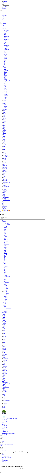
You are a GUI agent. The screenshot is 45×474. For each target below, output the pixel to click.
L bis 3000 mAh (4, 170)
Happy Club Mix (4, 130)
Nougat (5, 289)
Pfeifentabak (5, 65)
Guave (5, 73)
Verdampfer (3, 381)
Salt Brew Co (5, 249)
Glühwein (5, 101)
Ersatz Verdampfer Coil (5, 382)
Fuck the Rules (4, 162)
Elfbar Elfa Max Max (5, 190)
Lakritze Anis (5, 106)
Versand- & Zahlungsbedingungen (5, 456)
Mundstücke (4, 183)
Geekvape (4, 173)
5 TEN (3, 111)
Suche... (1, 23)
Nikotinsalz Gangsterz (6, 49)
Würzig (5, 64)
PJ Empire (4, 140)
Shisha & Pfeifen (4, 172)
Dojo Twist (4, 187)
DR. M (3, 124)
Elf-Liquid (5, 40)
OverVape (5, 50)
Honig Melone (5, 75)
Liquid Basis (4, 166)
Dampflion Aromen (5, 120)
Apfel (6, 287)
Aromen (2, 359)
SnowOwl (4, 147)
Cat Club (4, 117)
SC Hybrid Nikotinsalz (6, 223)
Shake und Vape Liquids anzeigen (6, 156)
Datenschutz (3, 454)
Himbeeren (5, 74)
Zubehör (2, 19)
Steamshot (4, 148)
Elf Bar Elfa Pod (4, 389)
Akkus (3, 201)
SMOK (3, 175)
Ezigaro (4, 127)
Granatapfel (5, 72)
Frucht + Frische (6, 105)
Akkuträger (3, 18)
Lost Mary (4, 195)
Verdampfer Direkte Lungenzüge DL (7, 181)
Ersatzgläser (4, 384)
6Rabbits (4, 112)
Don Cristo (4, 122)
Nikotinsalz (4, 99)
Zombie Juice (5, 57)
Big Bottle (4, 116)
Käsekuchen (7, 288)
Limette (5, 78)
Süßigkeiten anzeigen (6, 86)
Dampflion (5, 37)
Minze (5, 104)
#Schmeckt (4, 110)
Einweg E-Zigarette (4, 185)
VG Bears (4, 357)
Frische (5, 60)
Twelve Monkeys (5, 354)
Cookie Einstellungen (4, 461)
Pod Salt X (5, 52)
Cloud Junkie (4, 118)
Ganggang (4, 332)
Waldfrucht (5, 84)
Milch (4, 298)
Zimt (4, 102)
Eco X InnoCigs (4, 188)
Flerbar (5, 42)
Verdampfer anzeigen (5, 180)
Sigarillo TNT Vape (5, 144)
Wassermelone (5, 280)
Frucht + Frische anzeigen (8, 308)
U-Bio (5, 56)
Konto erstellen (5, 6)
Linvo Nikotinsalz (6, 46)
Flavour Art (4, 364)
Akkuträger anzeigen (5, 198)
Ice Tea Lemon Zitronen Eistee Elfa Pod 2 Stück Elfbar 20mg (6, 444)
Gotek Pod (4, 192)
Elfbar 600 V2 (4, 189)
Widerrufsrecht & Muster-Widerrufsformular (6, 457)
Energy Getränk (6, 95)
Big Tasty (5, 35)
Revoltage (5, 53)
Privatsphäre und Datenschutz (5, 460)
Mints (3, 135)
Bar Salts (5, 34)
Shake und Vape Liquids (4, 15)
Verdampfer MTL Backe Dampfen (6, 182)
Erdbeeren (5, 71)
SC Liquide (5, 31)
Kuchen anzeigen (7, 286)
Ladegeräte (3, 202)
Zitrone (5, 85)
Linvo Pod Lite (4, 395)
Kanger (3, 177)
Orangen (5, 81)
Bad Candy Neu (4, 159)
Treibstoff (4, 150)
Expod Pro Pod (4, 191)
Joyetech (4, 178)
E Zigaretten (3, 16)
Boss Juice (4, 320)
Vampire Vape (5, 32)
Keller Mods (4, 365)
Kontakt (2, 455)
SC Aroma (4, 164)
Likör (6, 294)
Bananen (5, 69)
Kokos (5, 77)
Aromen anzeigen (5, 167)
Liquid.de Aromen (5, 163)
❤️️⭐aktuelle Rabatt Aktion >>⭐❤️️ (6, 210)
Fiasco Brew (5, 41)
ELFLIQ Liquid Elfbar (6, 30)
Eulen (3, 161)
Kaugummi (5, 89)
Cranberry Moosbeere (6, 70)
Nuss (4, 62)
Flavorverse (4, 128)
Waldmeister (5, 97)
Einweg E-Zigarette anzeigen (6, 197)
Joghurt (5, 88)
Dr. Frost (4, 123)
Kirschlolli (4, 194)
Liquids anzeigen (4, 28)
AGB (2, 459)
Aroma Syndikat (4, 114)
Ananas (5, 67)
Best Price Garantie (4, 458)
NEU (2, 7)
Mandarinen (5, 79)
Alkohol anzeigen (7, 293)
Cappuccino (5, 94)
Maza (4, 47)
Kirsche (5, 76)
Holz (4, 61)
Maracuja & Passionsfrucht (7, 80)
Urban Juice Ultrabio (5, 165)
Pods (3, 385)
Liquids (2, 220)
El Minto (5, 234)
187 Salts (5, 33)
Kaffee (5, 98)
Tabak (6, 226)
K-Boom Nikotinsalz (6, 45)
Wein (6, 295)
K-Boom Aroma (4, 132)
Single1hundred (4, 145)
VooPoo (4, 176)
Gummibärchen (5, 283)
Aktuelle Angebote (5, 1)
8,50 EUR (1, 445)
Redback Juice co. (5, 141)
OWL (4, 51)
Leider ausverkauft (3, 209)
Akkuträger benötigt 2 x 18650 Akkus (7, 199)
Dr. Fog (4, 326)
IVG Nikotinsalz (6, 44)
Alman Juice (4, 113)
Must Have (5, 48)
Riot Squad (5, 54)
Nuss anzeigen (5, 107)
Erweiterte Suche (4, 23)
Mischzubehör (4, 404)
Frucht (3, 66)
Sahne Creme (5, 91)
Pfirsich (5, 82)
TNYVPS (5, 55)
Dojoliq (5, 38)
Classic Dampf (4, 362)
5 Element (4, 314)
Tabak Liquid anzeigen (6, 59)
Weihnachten (4, 100)
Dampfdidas (4, 119)
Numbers (4, 139)
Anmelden (2, 437)
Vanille (5, 83)
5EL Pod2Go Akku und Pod (6, 186)
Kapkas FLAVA (4, 133)
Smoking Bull (4, 367)
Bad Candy (4, 115)
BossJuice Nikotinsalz (6, 36)
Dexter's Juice (4, 121)
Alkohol (5, 292)
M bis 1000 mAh (4, 169)
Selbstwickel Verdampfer (4, 206)
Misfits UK (4, 136)
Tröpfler (4, 207)
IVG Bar (4, 193)
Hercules (5, 43)
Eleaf (3, 174)
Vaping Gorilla (4, 153)
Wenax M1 (4, 196)
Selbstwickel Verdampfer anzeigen (6, 208)
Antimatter (4, 317)
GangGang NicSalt (6, 237)
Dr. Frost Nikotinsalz (6, 39)
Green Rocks (4, 129)
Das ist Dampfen (6, 252)
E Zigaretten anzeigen (5, 168)
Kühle (6, 225)
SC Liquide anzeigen (8, 224)
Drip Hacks (4, 329)
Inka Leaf (4, 131)
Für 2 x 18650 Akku (5, 171)
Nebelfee (4, 138)
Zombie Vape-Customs (5, 155)
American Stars (5, 58)
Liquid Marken (4, 221)
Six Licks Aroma (4, 146)
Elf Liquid (4, 126)
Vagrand (4, 152)
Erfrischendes (4, 103)
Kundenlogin (3, 2)
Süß (4, 63)
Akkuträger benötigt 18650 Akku (6, 200)
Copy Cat (4, 363)
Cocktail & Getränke (5, 92)
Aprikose (5, 68)
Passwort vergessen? (4, 450)
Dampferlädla (4, 323)
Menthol (6, 309)
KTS (4, 240)
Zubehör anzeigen (5, 205)
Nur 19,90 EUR (2, 441)
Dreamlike (4, 125)
